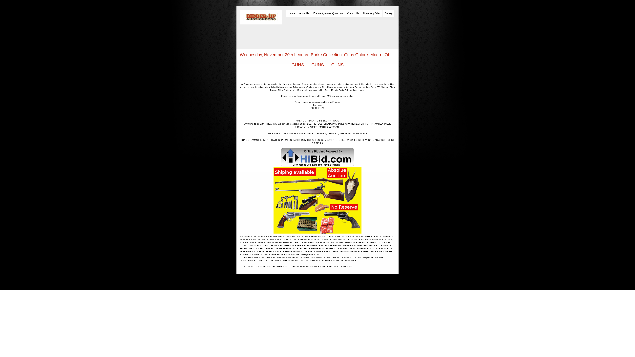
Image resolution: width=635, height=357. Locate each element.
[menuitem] (291, 13)
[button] (317, 201)
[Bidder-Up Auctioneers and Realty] (261, 17)
